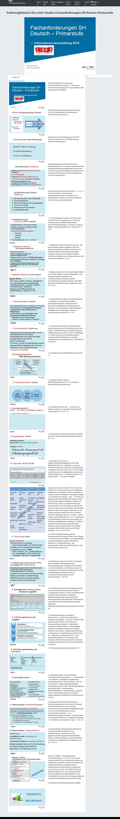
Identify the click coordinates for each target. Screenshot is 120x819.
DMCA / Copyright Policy (57, 3)
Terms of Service (77, 3)
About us (39, 3)
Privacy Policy (68, 3)
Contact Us (87, 3)
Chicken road (45, 3)
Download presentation (16, 81)
